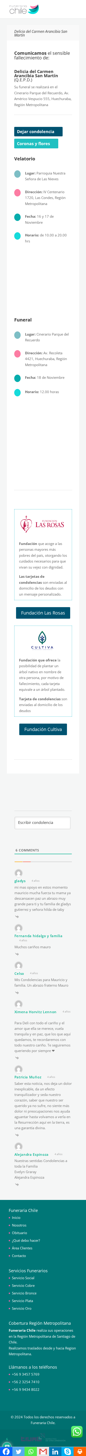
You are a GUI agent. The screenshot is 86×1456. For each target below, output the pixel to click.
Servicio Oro (21, 1308)
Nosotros (19, 1225)
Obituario (19, 1232)
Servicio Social (23, 1278)
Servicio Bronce (24, 1293)
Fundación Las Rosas (43, 613)
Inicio (16, 1217)
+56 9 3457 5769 (25, 1374)
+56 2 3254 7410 (25, 1382)
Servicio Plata (22, 1300)
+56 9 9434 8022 (25, 1389)
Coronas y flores (33, 143)
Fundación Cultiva (43, 729)
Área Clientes (22, 1248)
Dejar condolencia (35, 131)
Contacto (19, 1255)
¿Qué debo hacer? (26, 1240)
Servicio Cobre (23, 1285)
